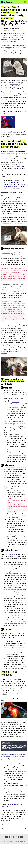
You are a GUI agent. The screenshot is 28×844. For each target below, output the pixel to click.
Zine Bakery (6, 2)
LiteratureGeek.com (18, 35)
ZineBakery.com (22, 841)
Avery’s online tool (11, 554)
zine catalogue (15, 84)
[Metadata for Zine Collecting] (2, 828)
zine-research (8, 824)
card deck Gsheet (19, 166)
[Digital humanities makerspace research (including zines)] (25, 828)
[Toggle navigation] (25, 2)
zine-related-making (17, 824)
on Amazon (15, 402)
